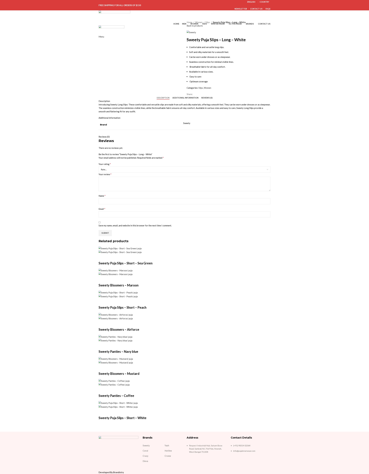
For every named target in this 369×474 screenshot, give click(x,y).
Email (102, 208)
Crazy (145, 456)
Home (190, 22)
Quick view (102, 257)
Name (102, 195)
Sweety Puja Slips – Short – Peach (122, 307)
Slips (207, 22)
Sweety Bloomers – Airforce (119, 329)
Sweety (146, 445)
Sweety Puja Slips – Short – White (122, 418)
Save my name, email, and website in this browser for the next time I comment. (135, 225)
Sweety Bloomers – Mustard (119, 374)
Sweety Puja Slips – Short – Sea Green (126, 263)
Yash (167, 445)
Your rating (105, 164)
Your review (105, 174)
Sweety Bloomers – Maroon (119, 285)
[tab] (163, 98)
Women (199, 22)
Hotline (168, 450)
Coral (145, 450)
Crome (168, 456)
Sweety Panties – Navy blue (118, 351)
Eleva (145, 461)
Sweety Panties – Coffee (116, 396)
